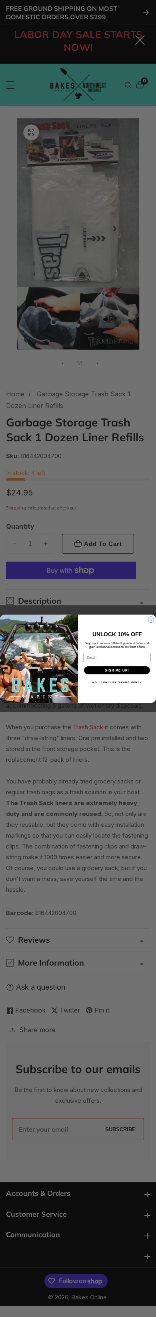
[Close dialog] (151, 620)
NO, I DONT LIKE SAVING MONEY (117, 682)
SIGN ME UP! (117, 670)
